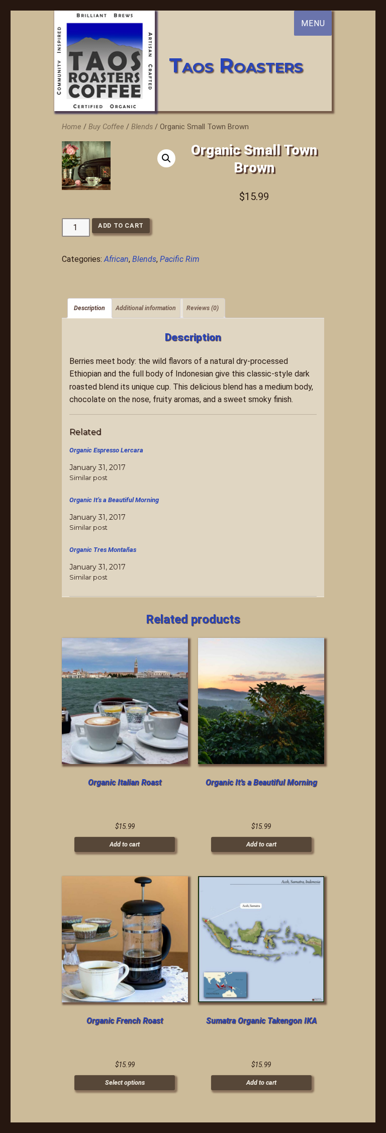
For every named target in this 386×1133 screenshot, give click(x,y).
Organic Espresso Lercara (106, 450)
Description (89, 308)
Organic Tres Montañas (102, 549)
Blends (142, 126)
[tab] (89, 308)
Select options (125, 1082)
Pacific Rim (180, 259)
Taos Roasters (236, 65)
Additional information (146, 308)
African (116, 259)
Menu (313, 23)
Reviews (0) (202, 308)
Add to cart (121, 225)
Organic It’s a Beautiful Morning (114, 500)
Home (71, 126)
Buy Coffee (106, 126)
